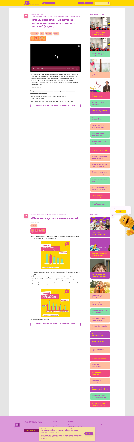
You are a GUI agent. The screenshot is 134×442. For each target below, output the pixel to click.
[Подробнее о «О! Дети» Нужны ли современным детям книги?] (100, 27)
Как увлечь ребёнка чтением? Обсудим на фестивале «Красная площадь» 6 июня (100, 275)
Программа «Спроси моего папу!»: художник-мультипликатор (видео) (99, 111)
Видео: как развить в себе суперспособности (99, 181)
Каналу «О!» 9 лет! (98, 341)
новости (33, 225)
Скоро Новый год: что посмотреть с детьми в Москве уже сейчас (100, 389)
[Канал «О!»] (32, 3)
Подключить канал (49, 3)
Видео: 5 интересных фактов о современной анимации (99, 103)
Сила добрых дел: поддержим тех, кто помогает (99, 397)
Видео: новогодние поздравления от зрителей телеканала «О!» (100, 142)
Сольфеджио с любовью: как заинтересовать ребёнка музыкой (98, 119)
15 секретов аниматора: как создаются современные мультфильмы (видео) (97, 96)
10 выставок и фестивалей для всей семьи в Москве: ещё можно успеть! (99, 358)
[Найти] (108, 3)
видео (56, 33)
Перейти (120, 211)
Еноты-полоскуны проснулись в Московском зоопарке (98, 319)
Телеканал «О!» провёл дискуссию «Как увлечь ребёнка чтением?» (99, 234)
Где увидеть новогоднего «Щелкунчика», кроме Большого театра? (100, 381)
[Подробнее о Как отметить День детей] (100, 289)
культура (48, 33)
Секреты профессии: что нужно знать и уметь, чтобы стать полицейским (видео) (100, 165)
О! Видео (81, 3)
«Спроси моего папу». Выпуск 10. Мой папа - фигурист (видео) (100, 150)
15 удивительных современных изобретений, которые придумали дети (99, 134)
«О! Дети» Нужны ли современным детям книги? (98, 33)
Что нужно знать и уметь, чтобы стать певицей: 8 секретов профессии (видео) (99, 204)
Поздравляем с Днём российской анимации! (99, 312)
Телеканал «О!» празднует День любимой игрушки (98, 196)
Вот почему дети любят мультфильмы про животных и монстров (51, 101)
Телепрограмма (60, 3)
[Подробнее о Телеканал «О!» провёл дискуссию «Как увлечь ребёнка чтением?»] (100, 227)
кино (42, 33)
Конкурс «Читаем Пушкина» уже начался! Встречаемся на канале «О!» (100, 304)
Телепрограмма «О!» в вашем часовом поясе (98, 350)
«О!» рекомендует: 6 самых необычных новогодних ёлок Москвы (99, 188)
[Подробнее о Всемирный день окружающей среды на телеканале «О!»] (100, 47)
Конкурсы (74, 3)
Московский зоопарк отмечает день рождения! (99, 335)
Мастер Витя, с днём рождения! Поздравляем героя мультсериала (99, 327)
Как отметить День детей (97, 296)
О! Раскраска (89, 3)
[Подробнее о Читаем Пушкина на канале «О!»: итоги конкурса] (100, 248)
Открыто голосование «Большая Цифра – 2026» (99, 366)
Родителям (68, 3)
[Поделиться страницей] (26, 16)
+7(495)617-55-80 (77, 426)
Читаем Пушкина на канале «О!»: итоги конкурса (99, 254)
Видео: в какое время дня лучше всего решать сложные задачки (99, 158)
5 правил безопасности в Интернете (97, 75)
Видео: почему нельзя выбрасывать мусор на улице (100, 173)
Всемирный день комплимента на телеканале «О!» (98, 127)
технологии (34, 33)
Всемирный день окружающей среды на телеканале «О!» (99, 54)
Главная (33, 14)
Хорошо (88, 433)
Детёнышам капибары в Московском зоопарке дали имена (100, 373)
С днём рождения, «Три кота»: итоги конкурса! (98, 404)
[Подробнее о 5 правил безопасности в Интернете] (100, 68)
